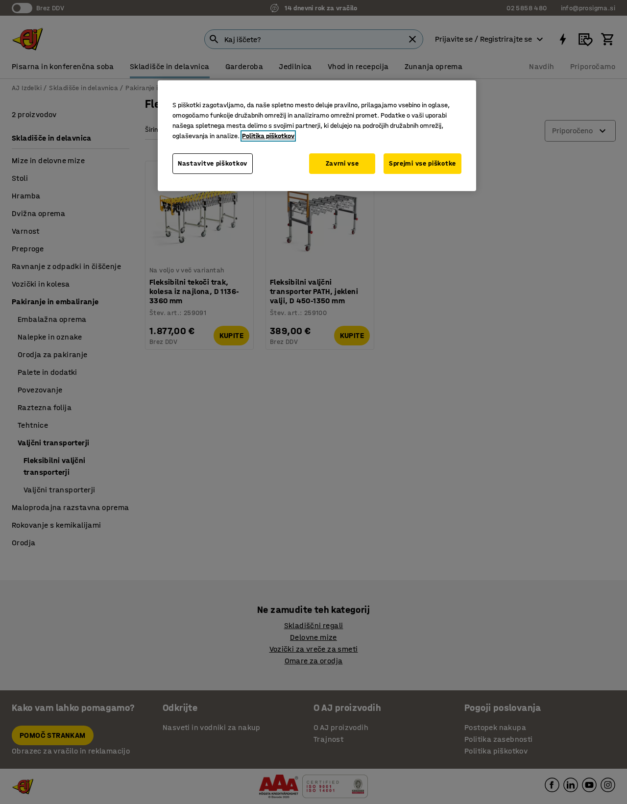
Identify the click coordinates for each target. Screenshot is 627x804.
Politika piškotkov (268, 136)
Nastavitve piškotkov (212, 163)
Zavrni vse (342, 163)
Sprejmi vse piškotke (422, 163)
